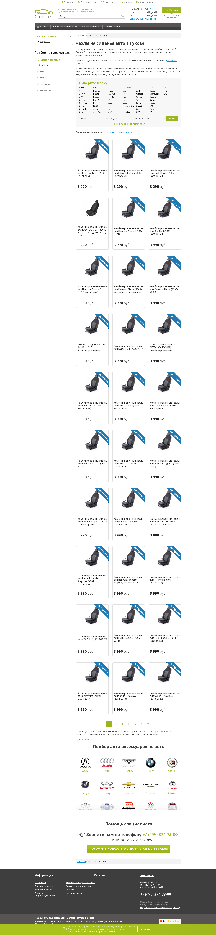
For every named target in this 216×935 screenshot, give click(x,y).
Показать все (128, 807)
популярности (125, 132)
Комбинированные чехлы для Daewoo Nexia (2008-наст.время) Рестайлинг (128, 289)
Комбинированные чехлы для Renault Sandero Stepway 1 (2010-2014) (128, 580)
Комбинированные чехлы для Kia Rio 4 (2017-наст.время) (165, 231)
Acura (81, 88)
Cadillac (82, 100)
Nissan (139, 88)
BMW (81, 97)
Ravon (138, 103)
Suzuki (152, 100)
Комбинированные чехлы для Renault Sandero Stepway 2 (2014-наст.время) (92, 579)
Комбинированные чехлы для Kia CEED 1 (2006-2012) (129, 347)
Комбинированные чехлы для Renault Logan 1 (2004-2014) (165, 463)
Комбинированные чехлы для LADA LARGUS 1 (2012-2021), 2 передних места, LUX (92, 231)
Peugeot (139, 94)
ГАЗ (165, 91)
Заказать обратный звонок (143, 18)
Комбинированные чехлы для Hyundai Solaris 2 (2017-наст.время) (92, 289)
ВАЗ (165, 88)
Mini (123, 109)
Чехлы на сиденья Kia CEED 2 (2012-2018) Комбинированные (162, 347)
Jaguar (110, 103)
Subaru (153, 97)
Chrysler (82, 112)
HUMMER (111, 94)
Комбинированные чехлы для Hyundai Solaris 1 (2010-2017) (165, 580)
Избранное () (146, 2)
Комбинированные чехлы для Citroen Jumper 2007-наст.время (128, 173)
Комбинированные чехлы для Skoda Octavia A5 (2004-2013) (128, 696)
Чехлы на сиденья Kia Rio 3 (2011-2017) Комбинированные (92, 347)
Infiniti (109, 100)
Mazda (124, 103)
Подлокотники (112, 26)
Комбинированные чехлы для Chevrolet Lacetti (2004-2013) (92, 696)
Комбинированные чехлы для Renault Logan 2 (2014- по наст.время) (93, 521)
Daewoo (96, 91)
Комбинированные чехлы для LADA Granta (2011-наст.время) (128, 405)
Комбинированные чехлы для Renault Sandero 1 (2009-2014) (128, 521)
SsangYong (154, 94)
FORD (95, 106)
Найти (172, 118)
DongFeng (97, 100)
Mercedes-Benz (128, 106)
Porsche (139, 100)
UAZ (151, 106)
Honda (110, 91)
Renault (139, 106)
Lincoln (124, 97)
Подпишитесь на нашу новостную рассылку (160, 907)
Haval (109, 88)
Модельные (45, 41)
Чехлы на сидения (91, 26)
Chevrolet (83, 109)
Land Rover (126, 88)
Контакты (128, 2)
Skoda (152, 91)
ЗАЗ (165, 94)
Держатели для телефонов (79, 886)
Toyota (153, 103)
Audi (81, 91)
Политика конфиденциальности (45, 894)
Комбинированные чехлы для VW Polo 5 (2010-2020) (92, 638)
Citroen (96, 88)
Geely (95, 109)
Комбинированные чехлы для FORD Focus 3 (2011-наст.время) (165, 638)
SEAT (152, 88)
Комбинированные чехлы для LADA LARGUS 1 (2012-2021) (92, 463)
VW (151, 112)
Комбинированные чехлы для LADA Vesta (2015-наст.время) (92, 405)
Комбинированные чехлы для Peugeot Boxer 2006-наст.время (92, 173)
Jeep (109, 106)
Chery (81, 106)
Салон (45, 65)
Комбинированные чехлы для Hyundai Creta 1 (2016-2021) (128, 231)
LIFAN (124, 94)
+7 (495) (143, 8)
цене (109, 132)
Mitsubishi (126, 112)
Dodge (96, 97)
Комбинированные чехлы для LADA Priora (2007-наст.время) (128, 463)
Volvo (152, 109)
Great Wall (97, 112)
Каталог (43, 26)
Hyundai (110, 97)
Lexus (124, 91)
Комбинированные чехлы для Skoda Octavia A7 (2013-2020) (165, 696)
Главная (80, 35)
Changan (83, 103)
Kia (108, 109)
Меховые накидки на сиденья (80, 882)
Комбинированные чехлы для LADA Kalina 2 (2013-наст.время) (165, 405)
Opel (138, 91)
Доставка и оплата (88, 2)
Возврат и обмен (110, 2)
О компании (69, 2)
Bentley (82, 94)
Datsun (96, 94)
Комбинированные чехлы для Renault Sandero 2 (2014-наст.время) (165, 521)
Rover (138, 109)
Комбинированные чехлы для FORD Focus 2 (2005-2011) (128, 638)
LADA (109, 112)
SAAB (138, 112)
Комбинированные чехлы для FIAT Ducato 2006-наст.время (165, 173)
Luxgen (125, 100)
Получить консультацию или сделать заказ (128, 848)
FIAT (95, 103)
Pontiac (139, 97)
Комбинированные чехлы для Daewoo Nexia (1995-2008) (165, 289)
